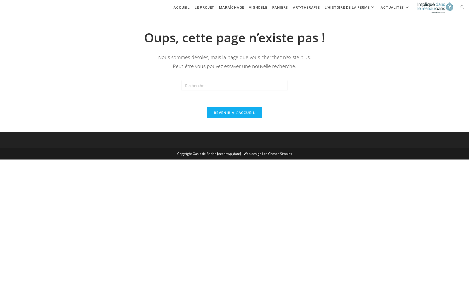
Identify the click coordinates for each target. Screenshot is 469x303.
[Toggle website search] (462, 7)
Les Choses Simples (277, 153)
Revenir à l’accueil (234, 112)
